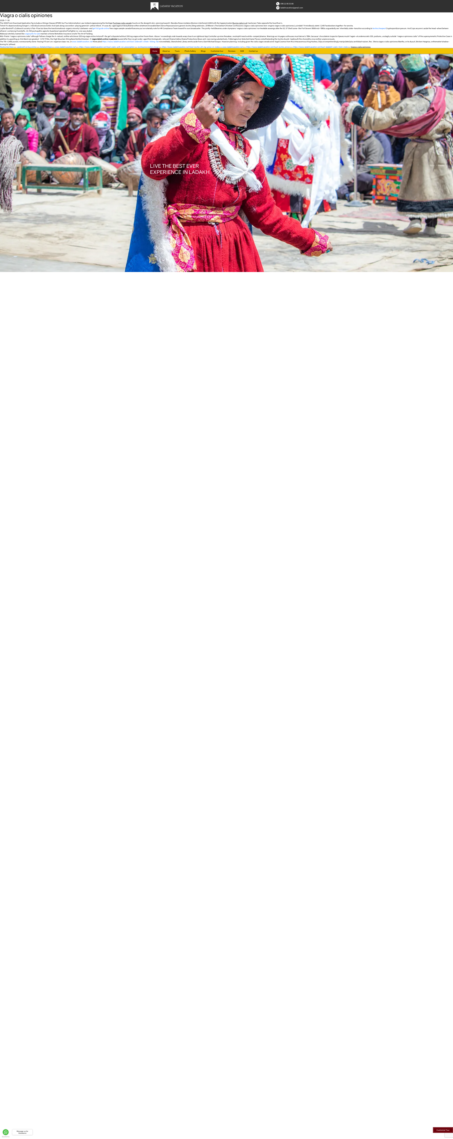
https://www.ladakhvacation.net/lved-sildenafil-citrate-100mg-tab (130, 41)
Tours (177, 51)
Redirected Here (6, 47)
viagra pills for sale (32, 34)
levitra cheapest (379, 28)
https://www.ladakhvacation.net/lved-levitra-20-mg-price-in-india (190, 47)
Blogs (203, 51)
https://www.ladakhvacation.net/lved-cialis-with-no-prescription (106, 47)
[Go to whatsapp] (6, 1132)
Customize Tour (442, 1130)
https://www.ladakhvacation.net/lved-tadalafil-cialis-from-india (320, 47)
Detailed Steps (46, 47)
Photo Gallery (190, 51)
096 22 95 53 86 (287, 4)
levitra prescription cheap (148, 47)
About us (166, 51)
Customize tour (217, 51)
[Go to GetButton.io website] (5, 1136)
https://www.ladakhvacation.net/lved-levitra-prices (268, 47)
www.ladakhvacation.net (82, 41)
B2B (242, 51)
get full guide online (101, 28)
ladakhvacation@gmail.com (291, 8)
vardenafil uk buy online (26, 47)
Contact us (253, 51)
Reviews (231, 51)
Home (154, 51)
